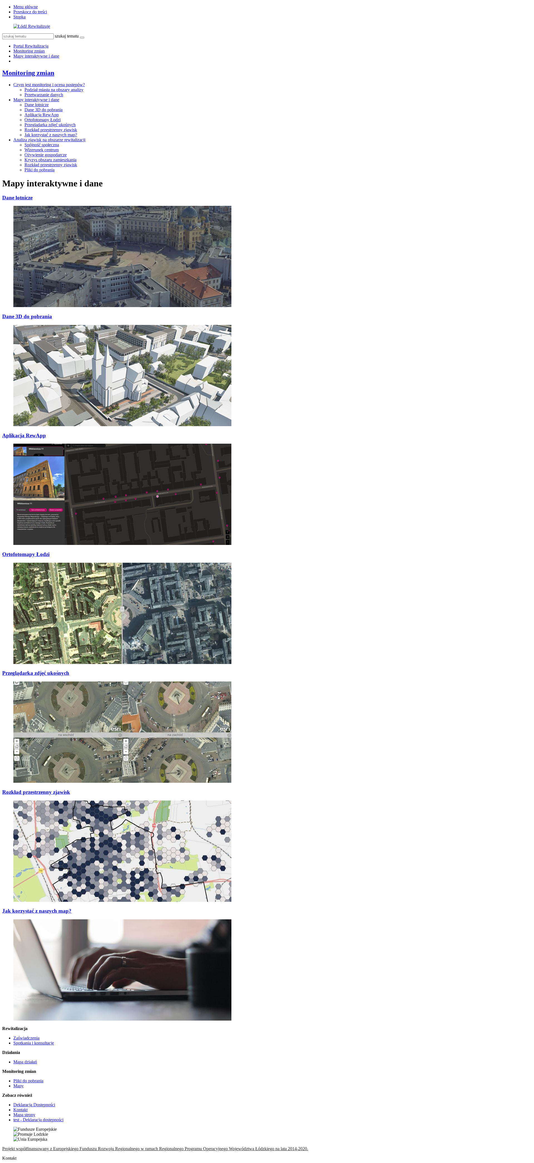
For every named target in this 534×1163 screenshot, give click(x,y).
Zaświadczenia (26, 1038)
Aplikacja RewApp (41, 114)
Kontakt (20, 1109)
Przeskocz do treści (30, 11)
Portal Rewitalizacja (30, 46)
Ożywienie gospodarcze (45, 154)
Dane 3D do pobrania (43, 109)
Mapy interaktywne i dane (36, 56)
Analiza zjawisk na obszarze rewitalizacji (49, 139)
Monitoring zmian (29, 51)
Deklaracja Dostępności (34, 1104)
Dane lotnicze (36, 104)
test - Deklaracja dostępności (38, 1119)
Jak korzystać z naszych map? (50, 134)
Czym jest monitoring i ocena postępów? (49, 84)
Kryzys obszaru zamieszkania (50, 159)
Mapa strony (24, 1114)
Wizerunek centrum (41, 149)
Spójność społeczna (41, 144)
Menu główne (25, 6)
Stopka (19, 16)
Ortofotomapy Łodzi (42, 119)
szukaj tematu (67, 36)
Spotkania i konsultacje (33, 1043)
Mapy (18, 1085)
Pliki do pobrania (39, 169)
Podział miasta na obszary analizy (53, 89)
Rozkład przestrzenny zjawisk (50, 129)
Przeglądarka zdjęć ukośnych (50, 124)
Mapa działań (25, 1062)
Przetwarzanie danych (43, 94)
